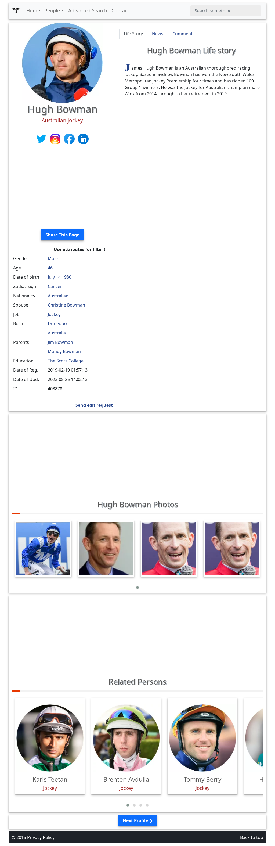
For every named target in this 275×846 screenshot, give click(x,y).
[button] (137, 587)
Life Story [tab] (133, 34)
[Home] (16, 10)
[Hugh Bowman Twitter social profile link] (42, 138)
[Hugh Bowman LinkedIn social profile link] (83, 138)
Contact (120, 10)
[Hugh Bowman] (62, 62)
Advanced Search (87, 10)
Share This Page (62, 235)
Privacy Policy (41, 837)
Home (33, 10)
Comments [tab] (183, 34)
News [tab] (157, 34)
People (52, 10)
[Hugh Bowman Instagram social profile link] (56, 138)
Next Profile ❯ (138, 820)
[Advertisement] (62, 187)
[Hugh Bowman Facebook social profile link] (70, 138)
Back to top (251, 837)
